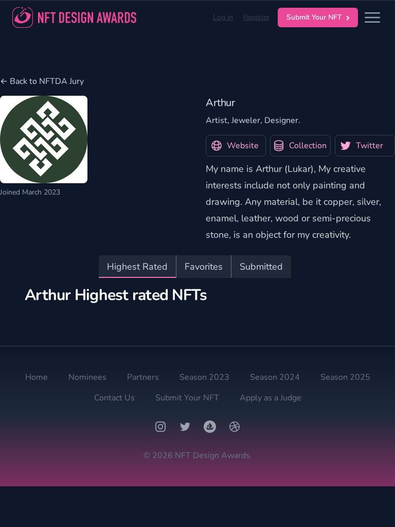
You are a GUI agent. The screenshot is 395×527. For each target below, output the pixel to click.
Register (256, 17)
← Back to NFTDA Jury (42, 81)
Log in (223, 17)
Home (36, 377)
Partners (143, 377)
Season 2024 (275, 377)
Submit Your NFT (314, 17)
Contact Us (114, 397)
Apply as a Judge (270, 397)
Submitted (261, 266)
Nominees (87, 377)
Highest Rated (137, 266)
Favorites (204, 266)
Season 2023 (204, 377)
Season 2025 (345, 377)
